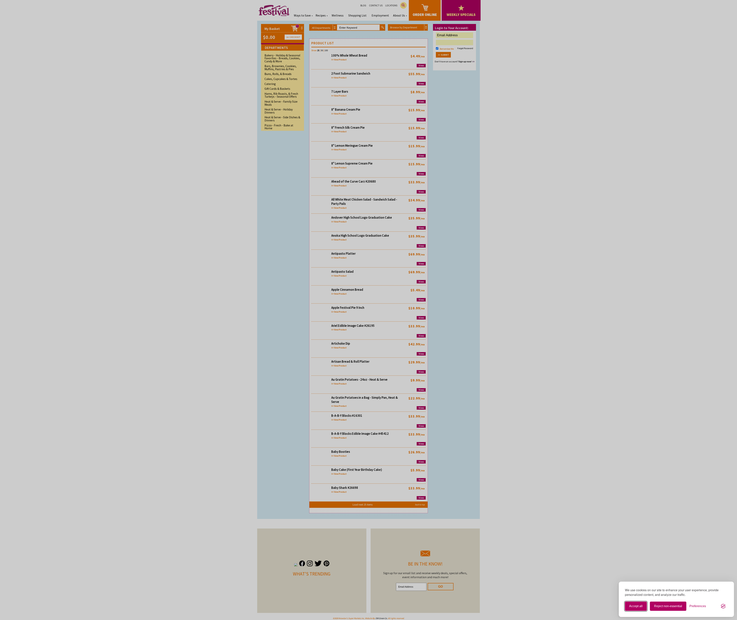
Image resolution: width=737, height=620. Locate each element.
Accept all (636, 606)
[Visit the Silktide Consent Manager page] (723, 606)
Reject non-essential (668, 606)
